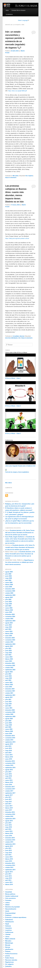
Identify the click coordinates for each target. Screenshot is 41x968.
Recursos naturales (11, 960)
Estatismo (8, 915)
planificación (9, 949)
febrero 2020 (9, 731)
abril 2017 (8, 804)
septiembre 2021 (10, 695)
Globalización (9, 922)
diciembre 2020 (10, 710)
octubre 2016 (9, 816)
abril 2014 (8, 880)
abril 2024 (8, 629)
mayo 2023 (8, 653)
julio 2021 (8, 699)
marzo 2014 (8, 882)
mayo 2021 (8, 704)
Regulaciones (9, 962)
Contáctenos (9, 14)
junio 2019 (8, 748)
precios (7, 956)
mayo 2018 (8, 776)
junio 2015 (8, 850)
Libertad (21, 336)
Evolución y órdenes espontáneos (15, 917)
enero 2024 (8, 636)
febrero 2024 (9, 633)
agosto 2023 (9, 646)
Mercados (15, 176)
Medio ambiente (10, 939)
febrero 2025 (9, 610)
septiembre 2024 (10, 621)
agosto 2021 (9, 697)
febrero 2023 (9, 659)
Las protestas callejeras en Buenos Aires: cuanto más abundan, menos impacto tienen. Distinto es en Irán (15, 193)
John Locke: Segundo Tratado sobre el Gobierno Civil (20, 466)
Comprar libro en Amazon (18, 10)
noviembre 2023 (10, 640)
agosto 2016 (9, 821)
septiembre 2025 (10, 595)
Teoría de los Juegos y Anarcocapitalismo (17, 472)
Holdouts (8, 926)
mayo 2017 (8, 801)
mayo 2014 (8, 878)
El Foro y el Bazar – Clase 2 (13, 406)
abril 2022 (8, 680)
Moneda (7, 945)
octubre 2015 (9, 842)
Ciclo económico (10, 898)
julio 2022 (8, 674)
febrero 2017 (9, 808)
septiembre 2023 (10, 644)
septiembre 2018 (10, 767)
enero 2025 (8, 612)
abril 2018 (8, 778)
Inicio (7, 10)
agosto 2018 (9, 770)
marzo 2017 (8, 806)
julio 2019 (8, 746)
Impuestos (8, 928)
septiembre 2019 (10, 742)
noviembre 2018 (10, 763)
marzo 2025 (8, 608)
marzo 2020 (8, 729)
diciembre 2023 (10, 638)
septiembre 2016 (10, 818)
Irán (26, 176)
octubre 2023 (9, 642)
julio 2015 (8, 848)
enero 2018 (8, 784)
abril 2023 (8, 655)
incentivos (8, 930)
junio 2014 (8, 876)
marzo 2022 (8, 682)
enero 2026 (8, 587)
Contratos (8, 900)
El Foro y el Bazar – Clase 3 (13, 433)
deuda (7, 911)
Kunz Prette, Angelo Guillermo (14, 537)
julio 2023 (8, 648)
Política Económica (11, 954)
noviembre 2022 (10, 665)
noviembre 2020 (10, 712)
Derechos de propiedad (12, 907)
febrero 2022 (9, 684)
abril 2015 (8, 855)
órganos (30, 176)
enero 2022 (8, 687)
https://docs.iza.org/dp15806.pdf (17, 91)
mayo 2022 (8, 678)
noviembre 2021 (10, 691)
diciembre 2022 (10, 663)
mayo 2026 (8, 578)
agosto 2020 (9, 718)
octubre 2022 (9, 667)
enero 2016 (8, 835)
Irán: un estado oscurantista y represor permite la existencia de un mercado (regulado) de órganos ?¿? (15, 39)
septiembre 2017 (10, 793)
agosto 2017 (9, 795)
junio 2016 (8, 825)
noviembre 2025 (10, 591)
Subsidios (8, 966)
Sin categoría (9, 964)
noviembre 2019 (10, 738)
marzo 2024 (8, 631)
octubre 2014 (9, 867)
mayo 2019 (8, 750)
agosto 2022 (9, 672)
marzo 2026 (8, 582)
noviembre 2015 (10, 840)
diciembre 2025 (10, 589)
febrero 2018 (9, 782)
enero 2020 (8, 733)
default (7, 905)
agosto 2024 (9, 623)
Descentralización (10, 909)
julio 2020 (8, 721)
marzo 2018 (8, 780)
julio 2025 (8, 599)
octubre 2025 (9, 593)
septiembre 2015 (10, 844)
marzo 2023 (8, 657)
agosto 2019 (9, 744)
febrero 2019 (9, 757)
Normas (7, 947)
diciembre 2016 (10, 812)
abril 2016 (8, 829)
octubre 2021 (9, 693)
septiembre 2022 (10, 670)
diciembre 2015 (10, 838)
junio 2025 (8, 601)
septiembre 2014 (10, 870)
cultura (7, 902)
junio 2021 (8, 701)
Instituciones (9, 932)
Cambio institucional (11, 896)
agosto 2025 (9, 597)
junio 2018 (8, 774)
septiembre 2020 (10, 716)
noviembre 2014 (10, 865)
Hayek (7, 924)
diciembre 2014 (10, 863)
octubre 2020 (9, 714)
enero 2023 (8, 661)
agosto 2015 (9, 846)
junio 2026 (8, 576)
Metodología (9, 943)
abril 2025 (8, 606)
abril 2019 (8, 753)
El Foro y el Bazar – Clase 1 (13, 378)
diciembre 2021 (10, 689)
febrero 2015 (9, 859)
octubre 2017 (9, 791)
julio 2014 (8, 874)
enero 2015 (8, 861)
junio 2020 (8, 723)
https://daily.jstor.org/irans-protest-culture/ (17, 238)
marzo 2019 (8, 755)
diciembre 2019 (10, 735)
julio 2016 (8, 823)
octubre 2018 (9, 765)
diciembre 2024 (10, 614)
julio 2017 (8, 797)
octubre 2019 (9, 740)
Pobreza (7, 951)
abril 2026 (8, 580)
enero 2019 (8, 759)
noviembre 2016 (10, 814)
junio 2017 (8, 799)
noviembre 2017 (10, 789)
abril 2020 (8, 727)
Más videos (8, 483)
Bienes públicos (10, 894)
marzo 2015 (8, 857)
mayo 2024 (8, 627)
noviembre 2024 (10, 616)
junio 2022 (8, 676)
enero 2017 (8, 810)
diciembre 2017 (10, 787)
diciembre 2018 (10, 761)
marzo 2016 (8, 831)
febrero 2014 (9, 884)
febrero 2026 (9, 584)
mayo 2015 (8, 853)
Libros (7, 936)
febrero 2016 (9, 833)
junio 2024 (8, 625)
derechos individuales (11, 338)
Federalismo (9, 919)
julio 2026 (8, 574)
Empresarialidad (10, 913)
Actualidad (16, 336)
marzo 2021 (8, 708)
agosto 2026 (9, 572)
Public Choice (9, 958)
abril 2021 (8, 706)
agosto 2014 (9, 872)
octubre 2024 (9, 618)
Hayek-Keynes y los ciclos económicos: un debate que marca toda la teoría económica (19, 562)
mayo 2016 (8, 827)
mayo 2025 (8, 604)
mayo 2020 (8, 725)
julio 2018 (8, 772)
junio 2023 (8, 650)
